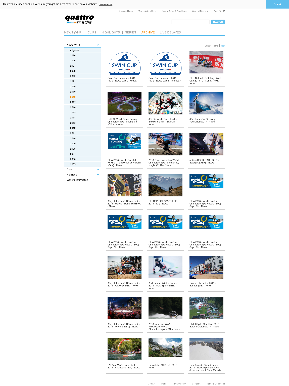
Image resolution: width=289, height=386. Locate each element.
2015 (73, 112)
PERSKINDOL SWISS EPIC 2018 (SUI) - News (163, 202)
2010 (73, 138)
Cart (217, 11)
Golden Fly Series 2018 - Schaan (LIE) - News (202, 284)
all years (74, 50)
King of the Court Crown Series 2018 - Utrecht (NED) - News (124, 325)
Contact (151, 383)
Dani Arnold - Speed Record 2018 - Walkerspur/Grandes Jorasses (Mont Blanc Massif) (205, 367)
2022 (73, 76)
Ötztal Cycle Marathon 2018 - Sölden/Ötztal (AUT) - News (205, 325)
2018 (73, 96)
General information (77, 179)
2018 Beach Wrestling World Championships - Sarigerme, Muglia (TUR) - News (164, 162)
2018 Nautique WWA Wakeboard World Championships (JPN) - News (164, 326)
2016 (73, 107)
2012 (73, 128)
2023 (73, 70)
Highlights (72, 174)
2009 (73, 143)
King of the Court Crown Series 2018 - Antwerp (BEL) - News (124, 284)
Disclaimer (196, 383)
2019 (73, 91)
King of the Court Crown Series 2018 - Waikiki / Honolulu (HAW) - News (124, 203)
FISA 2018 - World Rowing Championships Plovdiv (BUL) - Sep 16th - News (205, 203)
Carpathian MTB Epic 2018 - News (164, 366)
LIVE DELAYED (170, 32)
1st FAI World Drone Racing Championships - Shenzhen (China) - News (122, 121)
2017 (73, 102)
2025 (73, 60)
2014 (73, 117)
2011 (73, 133)
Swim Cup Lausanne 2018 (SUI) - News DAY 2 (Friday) (122, 79)
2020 (73, 86)
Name (215, 45)
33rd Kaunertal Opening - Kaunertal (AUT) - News (202, 120)
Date (222, 45)
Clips (92, 32)
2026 (73, 55)
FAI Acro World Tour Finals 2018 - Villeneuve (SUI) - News (124, 366)
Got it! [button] (277, 4)
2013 (73, 122)
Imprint (164, 383)
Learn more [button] (105, 4)
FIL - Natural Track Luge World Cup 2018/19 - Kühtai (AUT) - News (205, 80)
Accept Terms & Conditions (174, 11)
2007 (73, 153)
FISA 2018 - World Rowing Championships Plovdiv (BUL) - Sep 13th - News (205, 244)
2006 (73, 159)
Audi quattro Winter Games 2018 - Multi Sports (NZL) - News (163, 285)
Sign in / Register (200, 11)
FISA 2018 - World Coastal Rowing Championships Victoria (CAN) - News (124, 162)
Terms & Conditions (147, 11)
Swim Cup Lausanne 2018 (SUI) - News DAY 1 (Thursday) (165, 79)
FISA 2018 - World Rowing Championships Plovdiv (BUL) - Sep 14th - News (165, 244)
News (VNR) (73, 32)
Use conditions (126, 11)
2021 (73, 81)
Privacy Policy (179, 383)
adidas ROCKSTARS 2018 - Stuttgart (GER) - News (204, 161)
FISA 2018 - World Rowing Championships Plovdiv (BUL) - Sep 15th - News (124, 244)
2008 (73, 148)
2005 (73, 164)
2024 (73, 65)
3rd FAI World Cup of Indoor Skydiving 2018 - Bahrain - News (163, 121)
